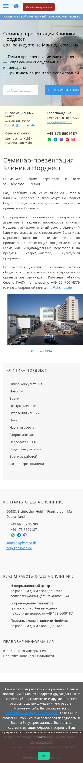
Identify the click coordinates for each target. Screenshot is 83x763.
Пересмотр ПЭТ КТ (24, 442)
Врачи (14, 398)
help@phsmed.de (59, 122)
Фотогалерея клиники (27, 463)
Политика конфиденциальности (28, 656)
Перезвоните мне (64, 90)
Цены (14, 420)
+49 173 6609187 (62, 133)
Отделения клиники (26, 413)
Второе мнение (22, 434)
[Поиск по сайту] (62, 6)
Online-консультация (26, 384)
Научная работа (22, 427)
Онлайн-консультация (39, 7)
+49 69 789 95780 (24, 524)
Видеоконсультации (26, 449)
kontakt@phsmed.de (20, 125)
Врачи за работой (23, 456)
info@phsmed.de (59, 287)
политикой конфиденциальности (32, 713)
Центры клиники (23, 405)
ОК (44, 755)
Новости (16, 391)
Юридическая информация (24, 650)
